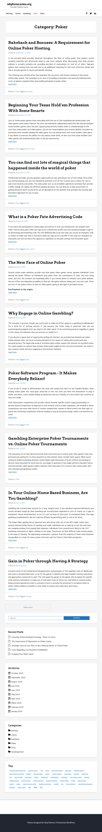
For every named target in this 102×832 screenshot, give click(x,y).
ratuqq (11, 784)
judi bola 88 (18, 777)
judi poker (29, 91)
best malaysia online (16, 774)
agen (47, 770)
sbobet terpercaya (45, 784)
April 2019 (15, 698)
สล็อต (35, 787)
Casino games (57, 774)
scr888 (56, 784)
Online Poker (30, 149)
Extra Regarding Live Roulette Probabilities (30, 649)
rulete (18, 784)
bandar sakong (79, 770)
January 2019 (16, 711)
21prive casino (33, 770)
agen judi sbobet (57, 770)
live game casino (76, 777)
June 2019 (15, 690)
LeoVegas (64, 777)
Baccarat (68, 770)
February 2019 (17, 707)
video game (22, 787)
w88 (29, 787)
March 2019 (16, 703)
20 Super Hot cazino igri (17, 770)
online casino (26, 781)
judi (26, 547)
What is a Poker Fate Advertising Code (45, 216)
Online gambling (51, 781)
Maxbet (86, 777)
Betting (9, 13)
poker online (30, 249)
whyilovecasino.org (19, 4)
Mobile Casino (14, 781)
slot (62, 784)
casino (47, 774)
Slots (42, 13)
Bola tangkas (38, 774)
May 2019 (15, 694)
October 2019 (17, 673)
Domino (76, 774)
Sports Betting (71, 784)
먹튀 (41, 787)
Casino (18, 13)
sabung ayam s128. (29, 784)
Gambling (27, 13)
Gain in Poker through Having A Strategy (48, 561)
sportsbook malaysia (85, 784)
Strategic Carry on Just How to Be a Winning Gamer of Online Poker (40, 645)
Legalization (54, 777)
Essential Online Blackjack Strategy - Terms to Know (33, 637)
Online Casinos (38, 781)
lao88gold (44, 777)
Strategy (28, 596)
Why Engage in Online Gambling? (41, 313)
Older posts (28, 607)
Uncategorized (17, 751)
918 (41, 770)
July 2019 (15, 686)
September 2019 (18, 677)
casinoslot (67, 774)
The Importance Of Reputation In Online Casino (31, 641)
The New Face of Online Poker (36, 262)
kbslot (36, 777)
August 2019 (16, 681)
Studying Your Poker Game (22, 654)
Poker (35, 13)
